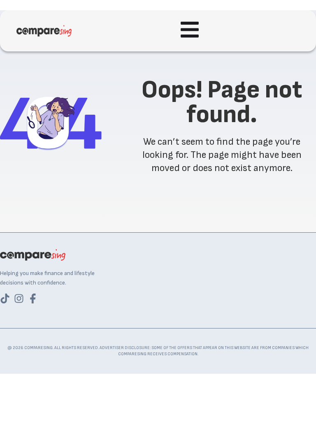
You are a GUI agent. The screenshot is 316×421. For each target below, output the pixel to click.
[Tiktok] (5, 298)
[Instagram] (19, 298)
